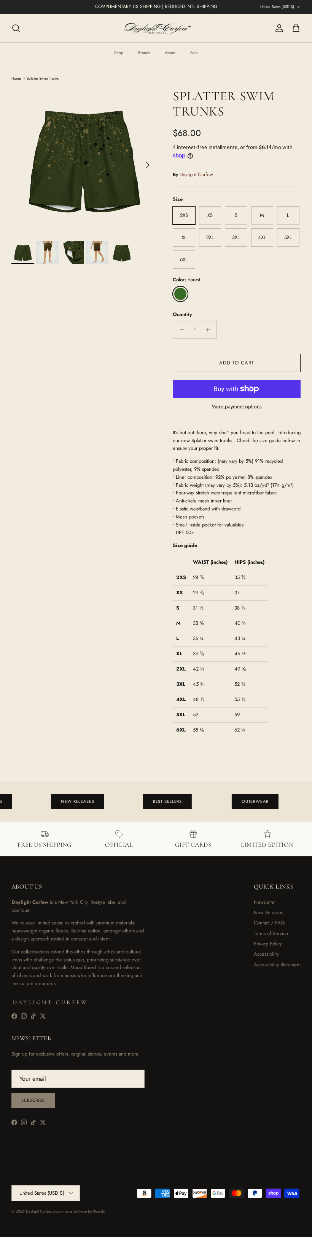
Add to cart (236, 362)
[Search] (16, 28)
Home (16, 78)
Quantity (182, 314)
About (170, 53)
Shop (118, 53)
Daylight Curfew (196, 174)
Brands (144, 53)
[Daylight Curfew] (156, 28)
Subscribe (33, 1100)
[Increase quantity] (209, 329)
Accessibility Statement (277, 964)
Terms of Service (271, 933)
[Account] (278, 28)
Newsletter (265, 902)
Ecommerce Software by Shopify (79, 1211)
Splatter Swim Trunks (43, 78)
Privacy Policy (268, 943)
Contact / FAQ (269, 922)
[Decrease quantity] (179, 329)
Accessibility (266, 954)
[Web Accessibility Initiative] (3, 1228)
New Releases (268, 912)
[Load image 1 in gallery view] (83, 161)
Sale (194, 53)
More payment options (237, 406)
